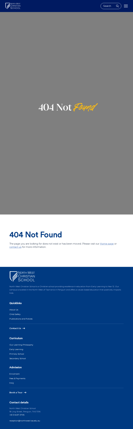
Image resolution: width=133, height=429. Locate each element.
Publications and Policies (20, 319)
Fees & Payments (17, 378)
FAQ (11, 383)
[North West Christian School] (13, 6)
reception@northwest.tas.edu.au (24, 420)
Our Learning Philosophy (21, 345)
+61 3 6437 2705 (16, 415)
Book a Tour (15, 392)
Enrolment (14, 374)
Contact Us (15, 328)
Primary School (16, 354)
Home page (107, 243)
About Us (13, 309)
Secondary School (17, 358)
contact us (15, 247)
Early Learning (16, 349)
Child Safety (15, 314)
